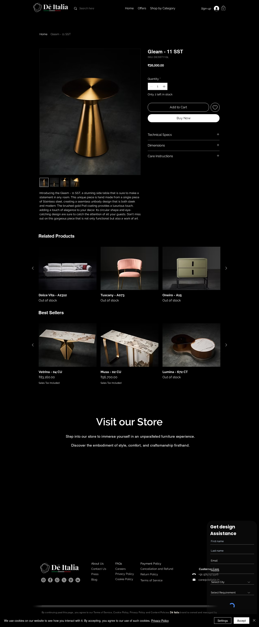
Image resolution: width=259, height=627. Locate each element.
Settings (223, 621)
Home (43, 34)
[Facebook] (50, 580)
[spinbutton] (157, 86)
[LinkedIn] (77, 580)
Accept (241, 621)
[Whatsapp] (57, 580)
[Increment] (164, 86)
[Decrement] (150, 86)
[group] (129, 275)
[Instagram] (43, 580)
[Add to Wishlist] (215, 107)
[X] (64, 580)
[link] (223, 8)
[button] (162, 8)
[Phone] (194, 574)
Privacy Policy (160, 621)
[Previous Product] (32, 268)
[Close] (254, 620)
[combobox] (232, 582)
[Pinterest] (71, 580)
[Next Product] (226, 268)
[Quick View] (68, 268)
